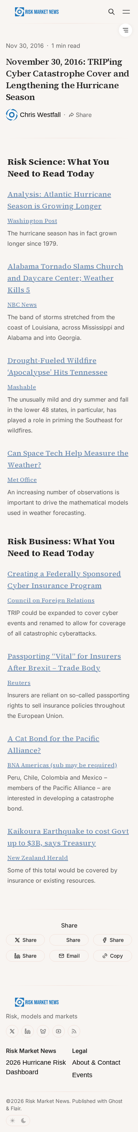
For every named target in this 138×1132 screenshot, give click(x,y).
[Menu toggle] (126, 12)
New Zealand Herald (37, 858)
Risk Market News (47, 1101)
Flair (15, 1108)
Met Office (22, 480)
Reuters (19, 683)
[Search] (111, 12)
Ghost (116, 1101)
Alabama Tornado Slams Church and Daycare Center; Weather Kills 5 (65, 278)
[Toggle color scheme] (18, 1120)
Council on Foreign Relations (51, 600)
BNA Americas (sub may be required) (62, 765)
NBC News (22, 304)
